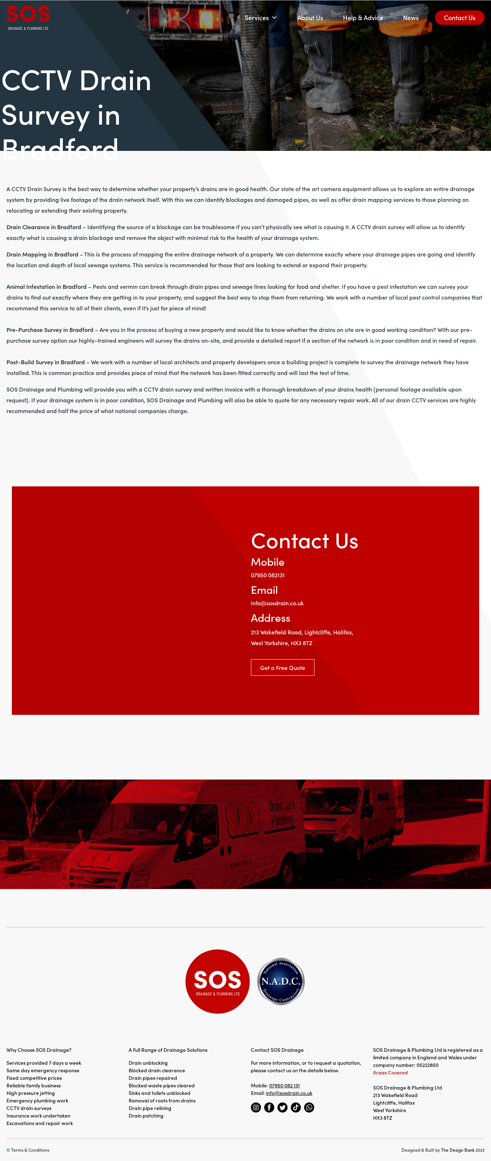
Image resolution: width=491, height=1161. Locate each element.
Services (257, 17)
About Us (310, 17)
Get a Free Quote (282, 667)
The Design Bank (457, 1150)
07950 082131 (268, 575)
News (411, 17)
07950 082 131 (284, 1085)
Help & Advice (363, 17)
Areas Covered (390, 1072)
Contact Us (460, 17)
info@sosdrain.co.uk (277, 603)
